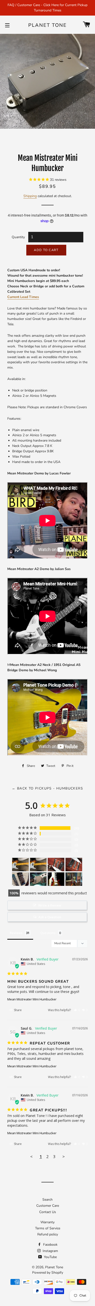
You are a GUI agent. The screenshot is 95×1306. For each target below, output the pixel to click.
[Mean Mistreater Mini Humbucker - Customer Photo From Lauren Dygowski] (20, 879)
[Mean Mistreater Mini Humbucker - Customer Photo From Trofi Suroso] (38, 879)
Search (47, 1199)
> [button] (63, 1156)
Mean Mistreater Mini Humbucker (32, 999)
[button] (77, 1010)
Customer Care (47, 1205)
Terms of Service (47, 1228)
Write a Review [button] (49, 905)
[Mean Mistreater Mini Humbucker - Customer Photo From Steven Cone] (56, 864)
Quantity (18, 237)
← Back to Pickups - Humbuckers (47, 788)
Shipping (30, 196)
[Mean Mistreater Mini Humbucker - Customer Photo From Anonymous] (20, 864)
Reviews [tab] (16, 933)
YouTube (50, 1257)
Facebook (49, 1244)
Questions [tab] (48, 933)
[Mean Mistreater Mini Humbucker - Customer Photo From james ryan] (74, 879)
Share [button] (17, 1010)
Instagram (50, 1251)
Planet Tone (47, 25)
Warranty (47, 1222)
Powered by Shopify (47, 1272)
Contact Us (47, 1212)
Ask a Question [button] (49, 917)
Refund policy (47, 1234)
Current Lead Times (23, 297)
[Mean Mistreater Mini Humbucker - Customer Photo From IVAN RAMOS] (56, 879)
